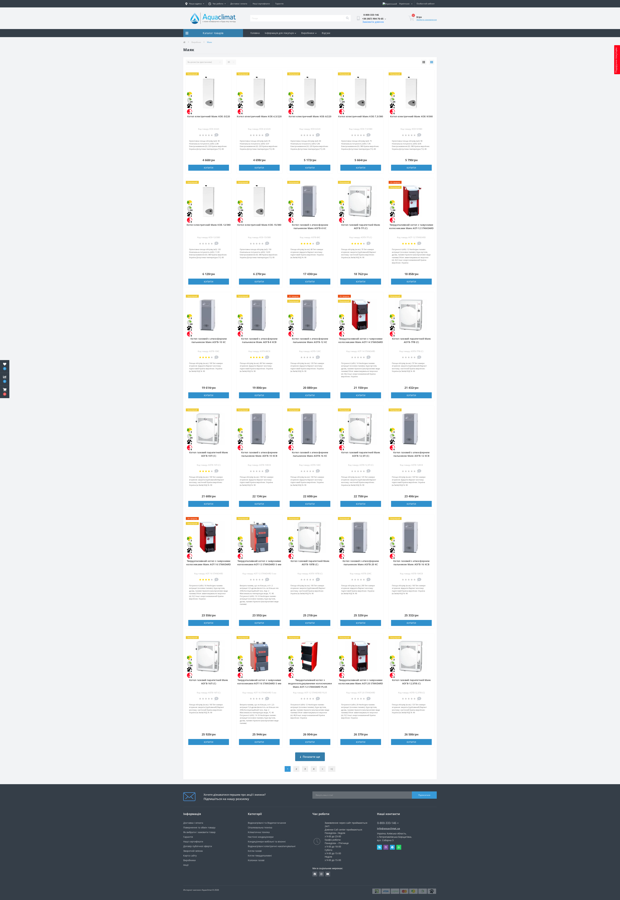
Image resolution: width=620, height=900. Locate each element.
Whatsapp (398, 847)
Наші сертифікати (261, 3)
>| (332, 769)
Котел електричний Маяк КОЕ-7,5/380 (360, 116)
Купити (208, 167)
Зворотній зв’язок (193, 850)
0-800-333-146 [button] (386, 823)
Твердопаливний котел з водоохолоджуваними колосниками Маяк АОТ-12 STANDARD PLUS (310, 683)
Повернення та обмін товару (199, 827)
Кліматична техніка (259, 832)
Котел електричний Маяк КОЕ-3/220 (208, 116)
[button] (4, 392)
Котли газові (255, 850)
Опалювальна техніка (260, 827)
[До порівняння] (226, 79)
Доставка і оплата (238, 3)
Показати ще (311, 757)
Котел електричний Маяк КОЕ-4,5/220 (259, 116)
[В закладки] (226, 74)
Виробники (307, 33)
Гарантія (279, 3)
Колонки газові (256, 860)
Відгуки (326, 33)
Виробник (196, 42)
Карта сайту (190, 855)
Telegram (392, 847)
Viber (385, 847)
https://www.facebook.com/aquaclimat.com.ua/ (314, 874)
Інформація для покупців (279, 33)
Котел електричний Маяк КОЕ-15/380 (259, 224)
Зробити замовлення (426, 19)
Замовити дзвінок (373, 21)
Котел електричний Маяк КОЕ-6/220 (310, 116)
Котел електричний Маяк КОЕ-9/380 (411, 116)
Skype (379, 847)
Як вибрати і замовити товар (199, 832)
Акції (186, 864)
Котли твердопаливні (260, 855)
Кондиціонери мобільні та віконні (267, 841)
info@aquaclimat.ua (388, 828)
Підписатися (424, 795)
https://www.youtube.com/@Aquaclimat (327, 874)
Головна (255, 33)
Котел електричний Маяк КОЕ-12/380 (209, 224)
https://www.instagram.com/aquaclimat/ (321, 874)
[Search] (347, 18)
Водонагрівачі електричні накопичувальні (271, 846)
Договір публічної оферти (197, 846)
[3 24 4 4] (208, 92)
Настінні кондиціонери (261, 836)
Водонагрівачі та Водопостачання (267, 822)
